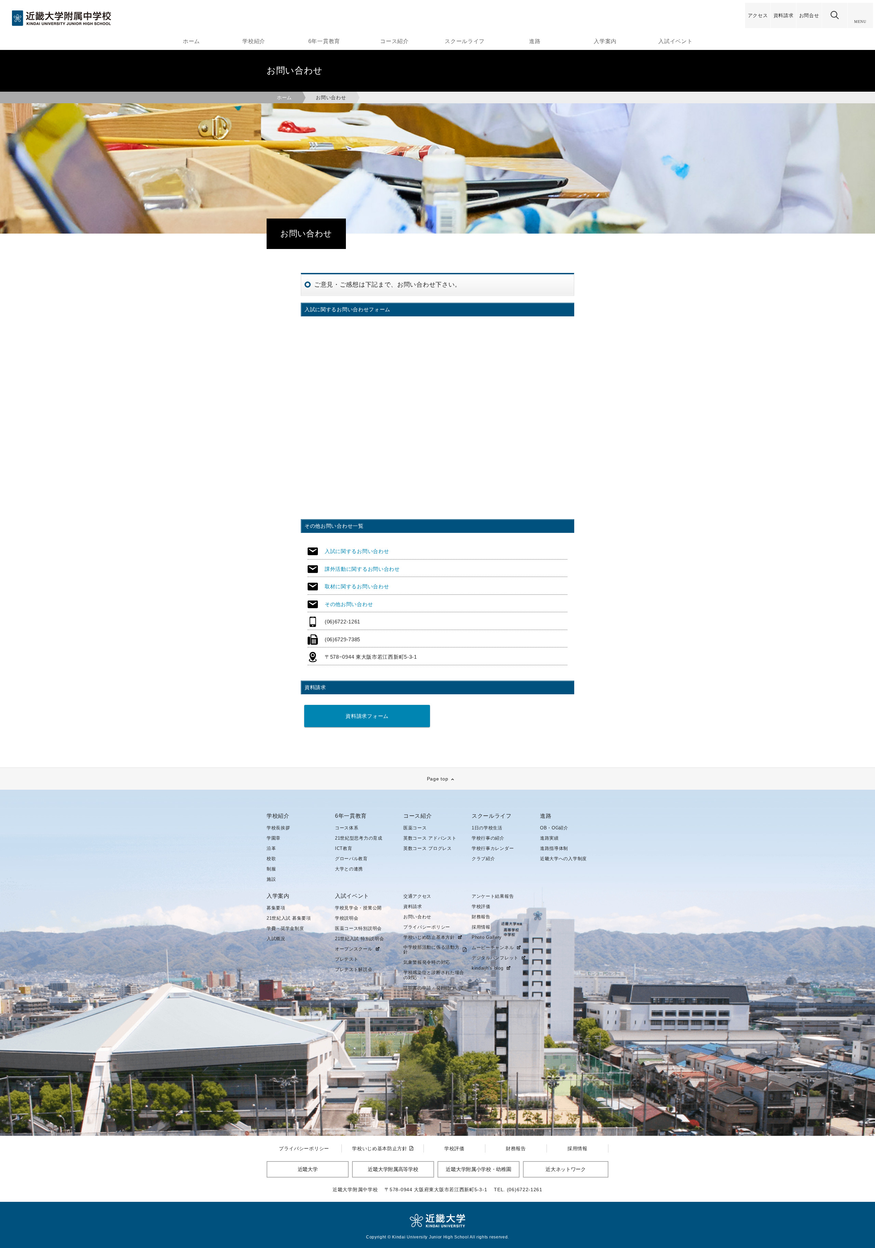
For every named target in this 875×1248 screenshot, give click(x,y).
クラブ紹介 (483, 858)
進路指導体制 (554, 848)
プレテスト (347, 959)
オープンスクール (354, 949)
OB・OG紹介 (554, 827)
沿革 (271, 848)
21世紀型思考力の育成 (358, 838)
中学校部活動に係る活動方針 (431, 950)
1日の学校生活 (487, 827)
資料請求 (412, 906)
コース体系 (347, 827)
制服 (271, 868)
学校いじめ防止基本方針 (429, 937)
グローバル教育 (351, 858)
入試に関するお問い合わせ (357, 551)
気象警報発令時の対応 (426, 962)
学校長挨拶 (278, 827)
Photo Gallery (487, 937)
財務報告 (481, 916)
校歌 (271, 858)
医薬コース (415, 827)
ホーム (191, 41)
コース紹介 (394, 41)
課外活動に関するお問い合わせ (362, 569)
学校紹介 (253, 41)
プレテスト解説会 (354, 969)
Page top (437, 778)
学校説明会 (347, 918)
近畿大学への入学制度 (563, 858)
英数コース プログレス (427, 848)
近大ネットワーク (566, 1169)
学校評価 (481, 906)
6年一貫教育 (324, 41)
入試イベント (675, 41)
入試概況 (276, 938)
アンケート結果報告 (493, 896)
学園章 (274, 838)
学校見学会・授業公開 (358, 907)
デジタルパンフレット (495, 958)
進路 (534, 41)
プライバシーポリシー (426, 927)
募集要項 (276, 907)
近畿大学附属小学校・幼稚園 (478, 1169)
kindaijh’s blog (487, 968)
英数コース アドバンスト (429, 838)
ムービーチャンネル (493, 947)
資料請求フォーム (367, 716)
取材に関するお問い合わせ (357, 586)
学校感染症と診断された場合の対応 (433, 975)
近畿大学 (308, 1169)
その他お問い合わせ (349, 604)
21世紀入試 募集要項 (289, 918)
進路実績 (549, 838)
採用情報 (481, 927)
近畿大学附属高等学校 (393, 1169)
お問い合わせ (417, 916)
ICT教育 (343, 848)
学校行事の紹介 (488, 838)
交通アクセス (417, 896)
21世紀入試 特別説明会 (359, 938)
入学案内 (605, 41)
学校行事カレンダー (493, 848)
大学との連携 (349, 868)
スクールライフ (465, 41)
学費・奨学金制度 (285, 928)
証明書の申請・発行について (433, 987)
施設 (271, 879)
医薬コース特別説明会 (358, 928)
